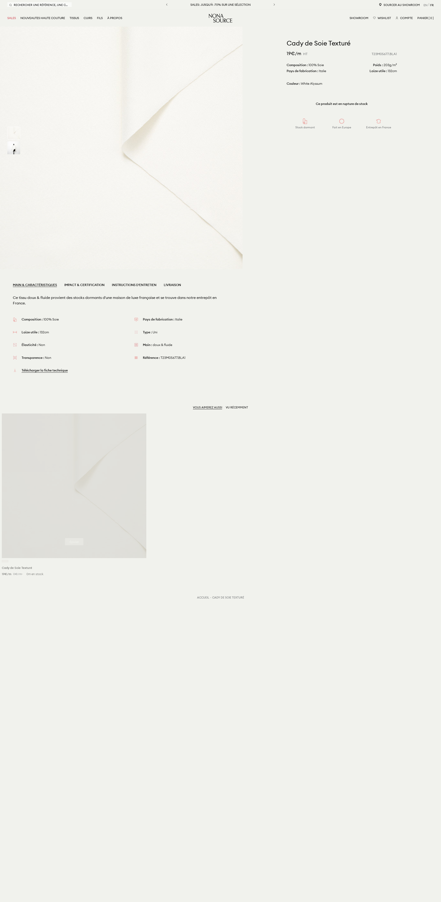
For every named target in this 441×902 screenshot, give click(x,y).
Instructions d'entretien (134, 285)
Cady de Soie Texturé (228, 597)
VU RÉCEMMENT (237, 407)
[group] (13, 133)
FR (432, 5)
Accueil (203, 597)
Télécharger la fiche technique (45, 370)
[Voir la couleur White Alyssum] (5, 561)
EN (425, 5)
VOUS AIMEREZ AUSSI (207, 407)
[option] (121, 148)
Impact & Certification (84, 285)
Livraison (172, 285)
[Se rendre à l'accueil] (220, 18)
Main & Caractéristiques (35, 285)
